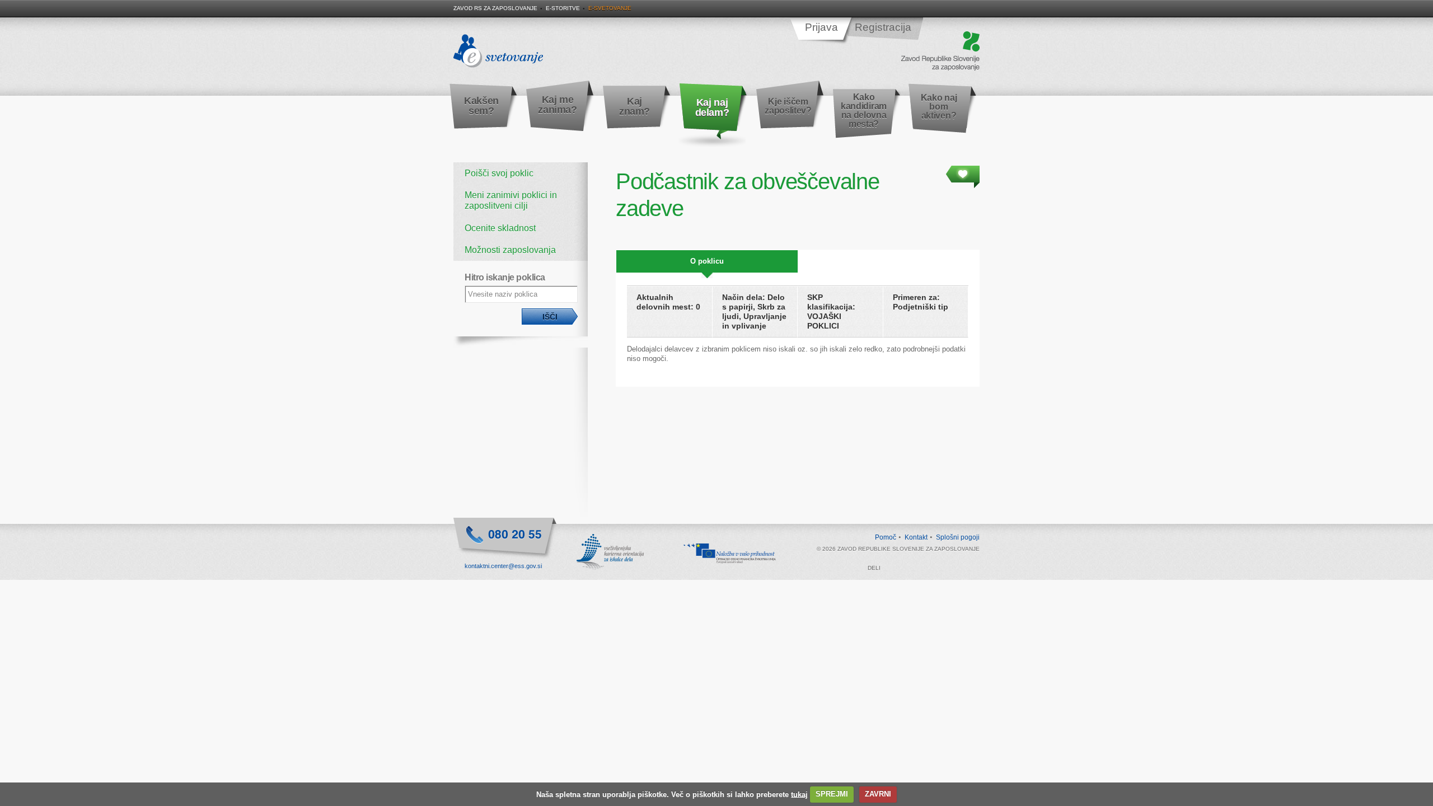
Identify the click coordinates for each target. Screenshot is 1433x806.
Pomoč (885, 537)
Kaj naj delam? (712, 107)
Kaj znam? (634, 106)
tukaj (799, 794)
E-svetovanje (609, 8)
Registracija (883, 27)
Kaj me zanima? (557, 104)
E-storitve (563, 8)
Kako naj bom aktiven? (939, 106)
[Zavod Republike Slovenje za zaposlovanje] (940, 51)
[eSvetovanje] (498, 51)
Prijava (821, 27)
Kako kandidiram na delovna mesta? (864, 110)
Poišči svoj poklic (499, 173)
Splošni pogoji (958, 537)
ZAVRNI (878, 794)
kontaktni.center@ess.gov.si (503, 566)
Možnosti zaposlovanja (510, 250)
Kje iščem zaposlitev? (788, 106)
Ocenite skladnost (500, 228)
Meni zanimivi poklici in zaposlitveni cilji (511, 200)
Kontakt (916, 537)
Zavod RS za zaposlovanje (495, 8)
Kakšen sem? (481, 105)
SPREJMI (832, 794)
